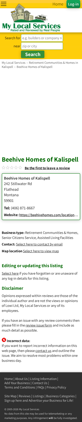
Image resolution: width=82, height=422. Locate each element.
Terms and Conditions (19, 387)
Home (8, 379)
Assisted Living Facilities (55, 237)
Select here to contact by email (39, 244)
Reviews (25, 396)
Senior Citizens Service (19, 237)
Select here (10, 273)
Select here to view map (41, 251)
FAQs (40, 387)
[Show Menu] (3, 4)
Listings (38, 396)
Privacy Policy (56, 387)
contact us (43, 350)
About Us (21, 379)
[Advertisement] (41, 112)
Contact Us (39, 383)
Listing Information (43, 379)
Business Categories (60, 396)
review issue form (39, 325)
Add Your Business (17, 383)
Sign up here (13, 400)
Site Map (10, 396)
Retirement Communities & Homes (51, 232)
